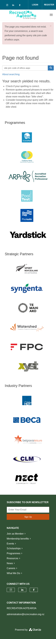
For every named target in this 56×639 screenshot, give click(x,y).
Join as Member (15, 533)
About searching (11, 74)
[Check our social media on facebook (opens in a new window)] (20, 5)
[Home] (22, 15)
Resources (12, 558)
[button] (51, 26)
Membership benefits (18, 538)
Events (10, 543)
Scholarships (14, 548)
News (10, 563)
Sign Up (28, 517)
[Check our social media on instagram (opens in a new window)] (8, 5)
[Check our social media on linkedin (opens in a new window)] (14, 5)
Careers (11, 568)
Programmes (13, 553)
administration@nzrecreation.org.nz (25, 614)
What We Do (13, 573)
